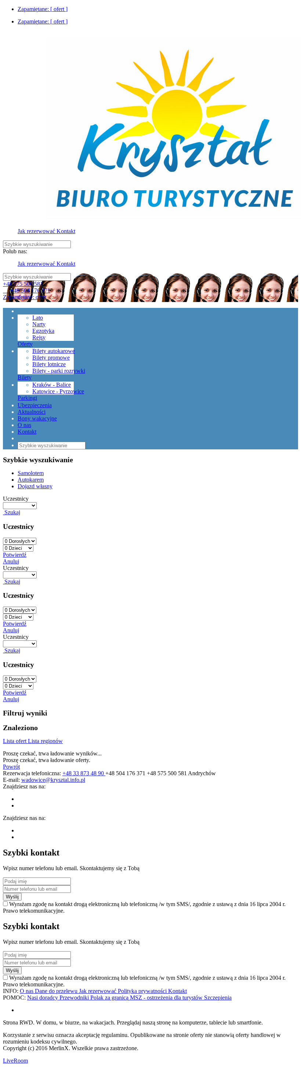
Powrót (11, 767)
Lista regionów (45, 741)
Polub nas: (15, 251)
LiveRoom (15, 1060)
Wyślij (12, 896)
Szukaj (11, 512)
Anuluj (11, 561)
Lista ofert (15, 741)
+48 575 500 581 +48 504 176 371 (26, 287)
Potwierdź (14, 555)
